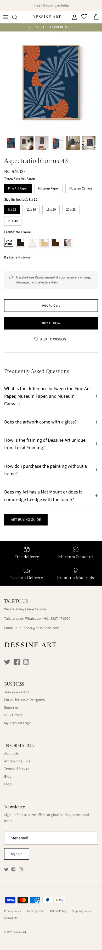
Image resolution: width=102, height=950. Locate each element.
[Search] (17, 17)
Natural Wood (44, 242)
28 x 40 (13, 220)
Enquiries (11, 707)
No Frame (8, 242)
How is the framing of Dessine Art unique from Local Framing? (45, 444)
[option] (51, 82)
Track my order (35, 911)
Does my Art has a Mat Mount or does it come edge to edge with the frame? (43, 496)
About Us (11, 753)
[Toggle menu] (6, 17)
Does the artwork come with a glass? (40, 422)
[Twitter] (7, 662)
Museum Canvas (80, 187)
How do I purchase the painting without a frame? (45, 470)
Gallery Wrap (67, 242)
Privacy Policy (12, 911)
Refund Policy (58, 911)
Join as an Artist (16, 692)
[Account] (73, 17)
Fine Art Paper (18, 187)
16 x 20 (51, 208)
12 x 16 (31, 208)
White (32, 242)
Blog (7, 776)
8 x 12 (12, 208)
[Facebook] (17, 662)
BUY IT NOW (51, 323)
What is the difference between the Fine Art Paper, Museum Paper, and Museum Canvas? (47, 396)
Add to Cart (51, 305)
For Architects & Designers (24, 699)
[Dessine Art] (46, 17)
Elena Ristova (19, 257)
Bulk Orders (13, 715)
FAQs (8, 784)
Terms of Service (17, 768)
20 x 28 (71, 208)
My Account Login (18, 723)
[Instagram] (26, 662)
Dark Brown (55, 242)
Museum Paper (48, 187)
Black (20, 242)
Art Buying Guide (17, 761)
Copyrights (11, 918)
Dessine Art (19, 932)
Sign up (16, 854)
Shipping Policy (81, 911)
